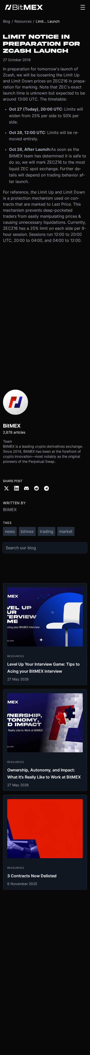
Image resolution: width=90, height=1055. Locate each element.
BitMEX (9, 509)
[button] (83, 7)
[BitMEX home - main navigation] (24, 7)
